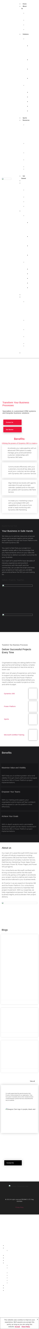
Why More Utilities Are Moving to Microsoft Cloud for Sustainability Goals (18, 1047)
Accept (17, 1327)
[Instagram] (32, 1193)
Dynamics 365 (9, 694)
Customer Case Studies (28, 162)
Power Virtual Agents (31, 113)
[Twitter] (13, 1193)
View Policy (25, 1327)
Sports (25, 118)
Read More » (8, 997)
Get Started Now (17, 1290)
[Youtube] (19, 1193)
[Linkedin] (25, 1193)
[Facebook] (7, 1193)
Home (25, 4)
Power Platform (28, 87)
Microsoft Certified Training (28, 171)
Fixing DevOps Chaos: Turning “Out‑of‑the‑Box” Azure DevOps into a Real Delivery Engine (18, 940)
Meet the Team (27, 15)
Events (27, 167)
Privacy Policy (19, 1207)
